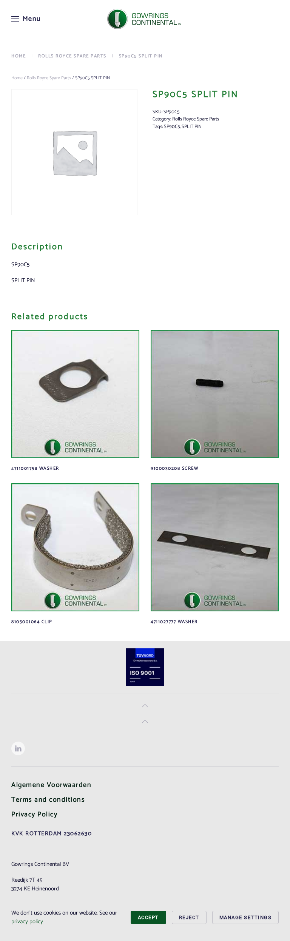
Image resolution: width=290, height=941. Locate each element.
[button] (26, 19)
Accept (148, 917)
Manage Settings (245, 917)
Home (17, 78)
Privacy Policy (34, 814)
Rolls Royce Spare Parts (49, 78)
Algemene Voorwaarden (51, 785)
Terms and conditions (48, 799)
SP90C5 (172, 127)
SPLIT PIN (192, 127)
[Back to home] (145, 19)
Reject (189, 917)
